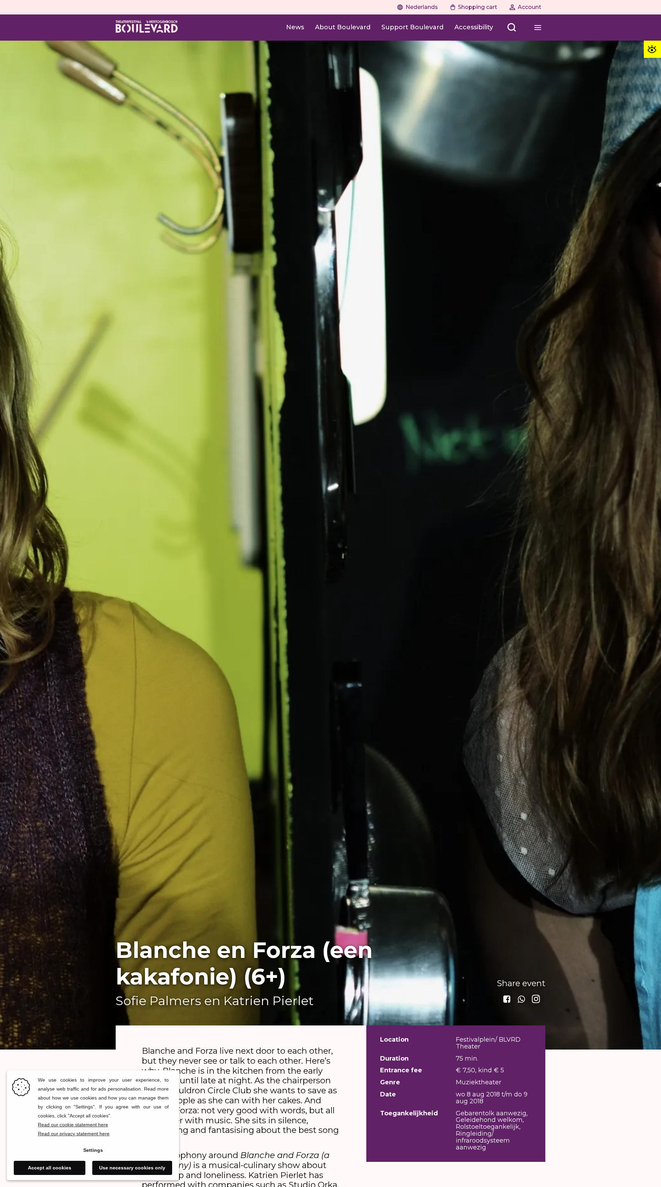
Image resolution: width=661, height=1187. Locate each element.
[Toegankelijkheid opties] (652, 49)
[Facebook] (507, 999)
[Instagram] (536, 999)
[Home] (147, 27)
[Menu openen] (537, 27)
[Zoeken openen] (511, 27)
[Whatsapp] (521, 999)
